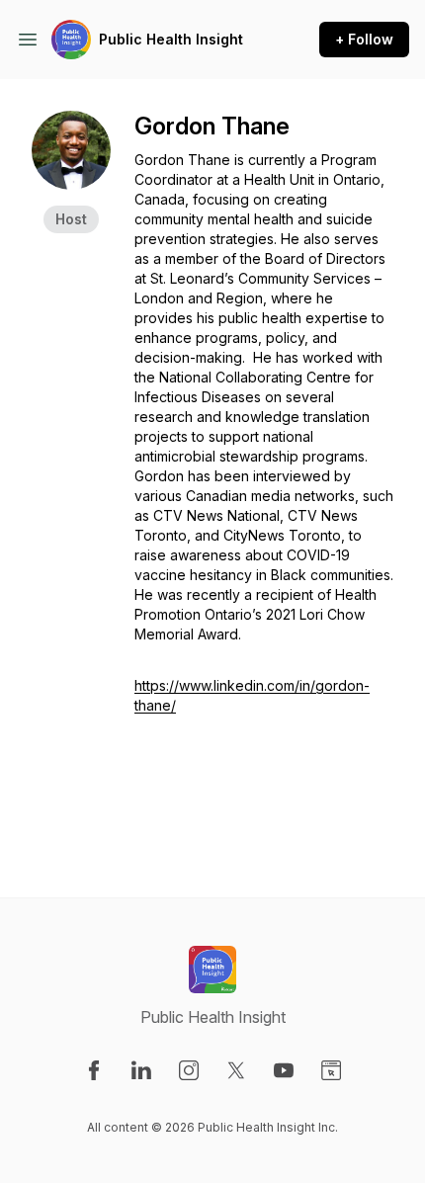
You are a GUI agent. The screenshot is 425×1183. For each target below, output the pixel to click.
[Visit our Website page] (331, 1070)
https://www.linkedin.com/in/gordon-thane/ (252, 695)
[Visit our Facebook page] (94, 1070)
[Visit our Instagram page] (189, 1070)
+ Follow (364, 39)
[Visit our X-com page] (236, 1070)
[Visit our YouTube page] (284, 1070)
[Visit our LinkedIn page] (141, 1070)
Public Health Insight (171, 39)
